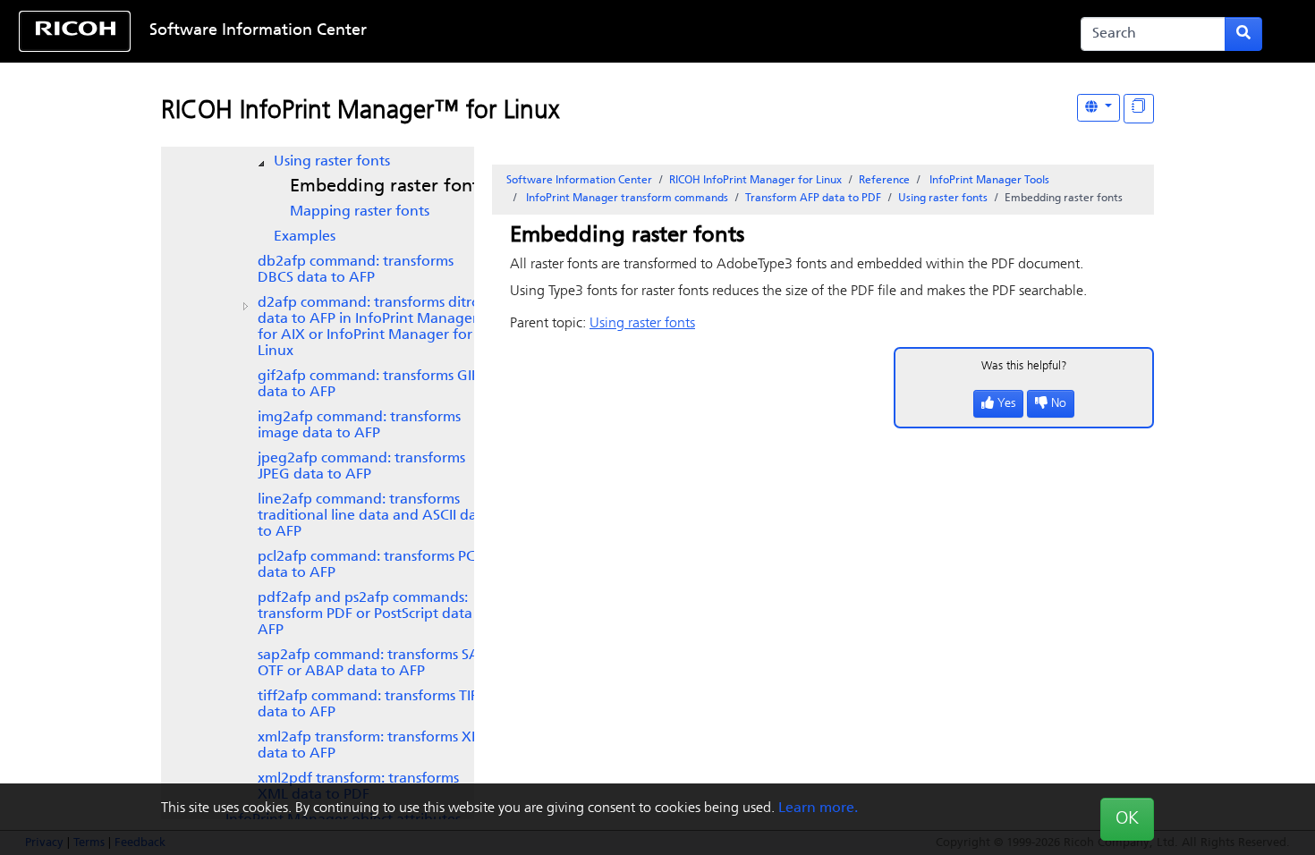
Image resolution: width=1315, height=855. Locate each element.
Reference (884, 180)
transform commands (627, 198)
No (1058, 404)
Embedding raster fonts (388, 187)
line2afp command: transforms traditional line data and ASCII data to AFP (374, 516)
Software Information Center (258, 31)
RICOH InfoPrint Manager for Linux (755, 180)
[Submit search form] (1243, 34)
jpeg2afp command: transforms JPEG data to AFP (361, 467)
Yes (1006, 404)
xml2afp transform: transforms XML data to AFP (375, 746)
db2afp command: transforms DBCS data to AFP (356, 270)
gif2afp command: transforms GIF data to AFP (368, 384)
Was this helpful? (1024, 366)
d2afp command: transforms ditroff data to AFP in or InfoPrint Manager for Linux (374, 327)
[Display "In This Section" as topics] (1139, 108)
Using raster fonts (332, 162)
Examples (304, 237)
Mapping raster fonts (359, 212)
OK (1127, 819)
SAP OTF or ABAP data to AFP (373, 663)
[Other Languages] (1098, 108)
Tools (989, 180)
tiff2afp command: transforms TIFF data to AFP (371, 705)
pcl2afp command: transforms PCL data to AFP (370, 565)
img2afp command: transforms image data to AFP (359, 426)
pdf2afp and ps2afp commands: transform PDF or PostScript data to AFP (374, 614)
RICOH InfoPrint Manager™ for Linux (360, 111)
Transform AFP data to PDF (813, 198)
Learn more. (818, 808)
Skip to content (600, 31)
